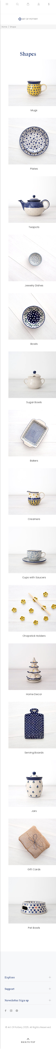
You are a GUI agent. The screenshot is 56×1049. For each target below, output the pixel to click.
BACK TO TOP (28, 1042)
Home (4, 26)
